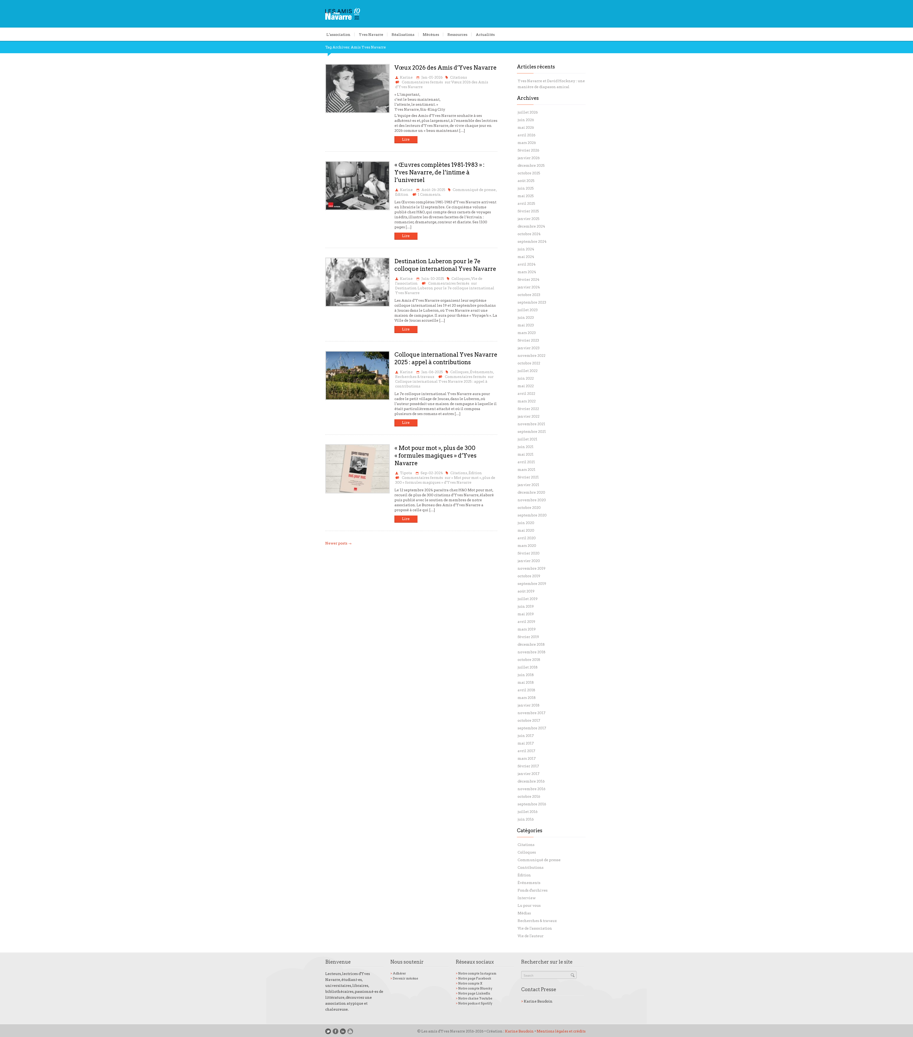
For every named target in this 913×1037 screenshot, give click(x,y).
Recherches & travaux (414, 377)
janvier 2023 (528, 348)
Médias (524, 913)
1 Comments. (429, 194)
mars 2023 (527, 333)
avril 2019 (526, 622)
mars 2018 (527, 698)
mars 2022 (527, 401)
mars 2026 (527, 143)
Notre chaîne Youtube (474, 998)
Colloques (461, 279)
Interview (527, 898)
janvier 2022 (528, 416)
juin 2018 (526, 675)
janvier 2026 (529, 158)
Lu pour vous (529, 905)
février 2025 (528, 211)
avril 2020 (527, 538)
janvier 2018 (528, 705)
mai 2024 (526, 257)
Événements (481, 372)
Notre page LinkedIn (473, 993)
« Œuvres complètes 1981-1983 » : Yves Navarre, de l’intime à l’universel (439, 172)
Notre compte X (469, 983)
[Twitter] (328, 1031)
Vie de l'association (535, 928)
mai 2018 (526, 682)
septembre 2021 (532, 432)
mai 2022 (526, 386)
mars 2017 (527, 758)
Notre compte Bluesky (474, 988)
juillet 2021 (527, 439)
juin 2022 (526, 378)
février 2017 (528, 766)
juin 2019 (526, 606)
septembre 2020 (532, 515)
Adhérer (398, 973)
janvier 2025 (528, 219)
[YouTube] (350, 1031)
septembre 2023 (532, 302)
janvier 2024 (529, 287)
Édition (401, 194)
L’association (338, 34)
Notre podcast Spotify (474, 1003)
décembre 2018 (531, 644)
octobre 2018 (529, 660)
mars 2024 (527, 272)
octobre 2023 (529, 295)
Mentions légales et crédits (561, 1031)
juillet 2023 (528, 310)
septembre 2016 (532, 804)
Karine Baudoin (537, 1001)
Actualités (485, 34)
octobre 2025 (529, 173)
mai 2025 (526, 196)
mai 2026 (526, 127)
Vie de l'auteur (531, 936)
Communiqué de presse (474, 190)
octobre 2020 (529, 508)
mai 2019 (526, 614)
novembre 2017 (531, 713)
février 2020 (528, 553)
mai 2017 (526, 743)
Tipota (406, 473)
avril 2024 (527, 264)
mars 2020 (527, 546)
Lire (406, 139)
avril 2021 (526, 462)
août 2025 (526, 181)
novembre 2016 (531, 789)
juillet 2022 (528, 371)
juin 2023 (526, 317)
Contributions (531, 867)
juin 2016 (526, 819)
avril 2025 (526, 203)
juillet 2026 (528, 112)
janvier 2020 (529, 561)
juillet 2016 (528, 812)
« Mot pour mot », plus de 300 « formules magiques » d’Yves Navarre (435, 455)
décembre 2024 (531, 226)
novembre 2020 (532, 500)
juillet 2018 (528, 667)
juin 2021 (526, 447)
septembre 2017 (532, 728)
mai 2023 (526, 325)
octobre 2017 (529, 720)
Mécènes (431, 34)
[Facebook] (335, 1031)
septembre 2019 (532, 584)
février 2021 (528, 477)
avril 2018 (526, 690)
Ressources (457, 34)
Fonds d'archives (533, 890)
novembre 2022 (531, 356)
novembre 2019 (531, 568)
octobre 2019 (529, 576)
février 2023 (528, 340)
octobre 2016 (529, 796)
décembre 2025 (531, 165)
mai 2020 (526, 530)
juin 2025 (526, 188)
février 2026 (528, 150)
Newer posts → (338, 543)
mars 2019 (527, 629)
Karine (406, 77)
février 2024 (528, 279)
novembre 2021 (531, 424)
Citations (458, 77)
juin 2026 (526, 120)
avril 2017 (526, 751)
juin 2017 (526, 736)
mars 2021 (526, 470)
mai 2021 (526, 454)
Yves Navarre (371, 34)
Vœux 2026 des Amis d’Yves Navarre (445, 67)
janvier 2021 (528, 485)
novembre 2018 (531, 652)
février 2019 (528, 637)
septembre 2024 (532, 241)
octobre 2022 (529, 363)
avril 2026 (526, 135)
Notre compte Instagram (476, 973)
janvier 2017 (528, 774)
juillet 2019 (528, 599)
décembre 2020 (531, 492)
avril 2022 (526, 394)
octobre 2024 (529, 234)
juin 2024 (526, 249)
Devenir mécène (404, 978)
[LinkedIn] (343, 1031)
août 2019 (526, 591)
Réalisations (403, 34)
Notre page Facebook (473, 978)
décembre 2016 (531, 781)
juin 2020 (526, 523)
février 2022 (528, 409)
